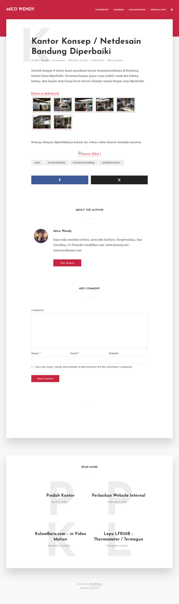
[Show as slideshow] (45, 93)
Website (114, 353)
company (60, 60)
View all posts (67, 263)
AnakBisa (118, 10)
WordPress (96, 584)
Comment (37, 310)
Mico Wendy (20, 10)
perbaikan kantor (111, 162)
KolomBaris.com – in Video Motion (60, 537)
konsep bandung (56, 162)
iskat (37, 162)
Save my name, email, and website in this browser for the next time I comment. (83, 367)
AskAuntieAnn (137, 10)
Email (74, 353)
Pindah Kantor (60, 496)
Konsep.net (102, 10)
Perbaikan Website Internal (118, 496)
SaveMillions (158, 10)
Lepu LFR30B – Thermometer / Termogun (118, 537)
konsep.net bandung (83, 162)
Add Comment (115, 60)
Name (36, 353)
